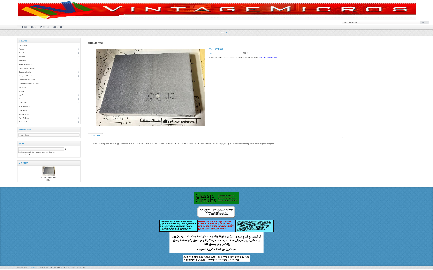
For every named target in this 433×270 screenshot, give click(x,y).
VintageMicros (33, 268)
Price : (211, 53)
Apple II (23, 53)
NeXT (21, 95)
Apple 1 (23, 49)
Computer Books (219, 32)
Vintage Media (25, 114)
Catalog (207, 32)
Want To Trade (24, 118)
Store (33, 27)
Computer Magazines (28, 76)
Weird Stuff (24, 122)
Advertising (24, 45)
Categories (44, 27)
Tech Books (24, 110)
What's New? (23, 163)
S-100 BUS (24, 103)
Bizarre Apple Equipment (29, 68)
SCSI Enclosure (25, 106)
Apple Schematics (26, 64)
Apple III (23, 57)
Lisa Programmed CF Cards (30, 83)
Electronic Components (28, 80)
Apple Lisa (24, 60)
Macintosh (24, 87)
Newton (21, 91)
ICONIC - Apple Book (48, 177)
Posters (23, 99)
